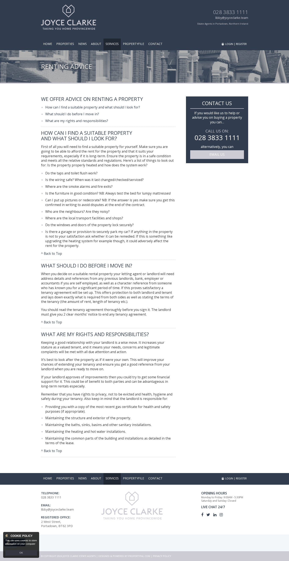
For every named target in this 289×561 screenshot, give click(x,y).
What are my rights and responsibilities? (76, 120)
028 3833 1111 (230, 11)
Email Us (217, 154)
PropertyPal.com (139, 556)
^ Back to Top (51, 253)
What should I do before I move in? (72, 114)
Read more (11, 547)
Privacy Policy (162, 556)
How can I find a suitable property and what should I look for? (92, 107)
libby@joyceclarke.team (231, 18)
